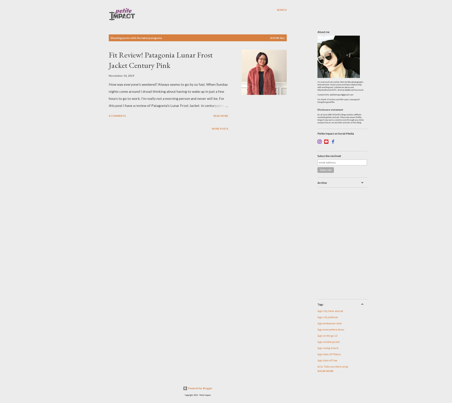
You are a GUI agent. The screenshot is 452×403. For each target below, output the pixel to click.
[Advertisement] (340, 243)
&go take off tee (327, 360)
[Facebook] (333, 142)
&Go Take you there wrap (332, 366)
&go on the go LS (327, 335)
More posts (220, 128)
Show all (277, 38)
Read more (220, 115)
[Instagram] (319, 142)
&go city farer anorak (330, 311)
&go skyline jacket (328, 341)
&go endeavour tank (329, 323)
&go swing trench (327, 348)
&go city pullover (327, 317)
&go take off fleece (329, 354)
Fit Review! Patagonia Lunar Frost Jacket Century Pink (161, 60)
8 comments (117, 115)
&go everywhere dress (330, 329)
